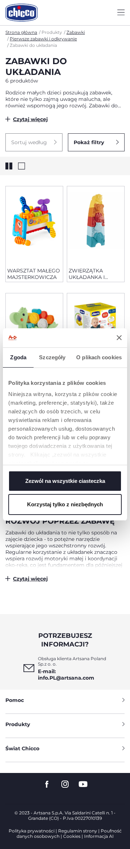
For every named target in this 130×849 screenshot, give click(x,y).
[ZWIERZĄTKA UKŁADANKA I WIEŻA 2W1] (95, 224)
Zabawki (75, 32)
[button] (33, 142)
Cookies (72, 836)
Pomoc (14, 700)
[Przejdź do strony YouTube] (83, 784)
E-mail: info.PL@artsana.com (66, 674)
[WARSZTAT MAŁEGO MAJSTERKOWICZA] (34, 224)
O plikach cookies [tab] (99, 357)
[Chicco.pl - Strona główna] (21, 13)
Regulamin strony (77, 831)
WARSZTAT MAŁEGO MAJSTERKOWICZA (33, 273)
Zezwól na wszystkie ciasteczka (65, 481)
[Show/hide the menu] (121, 13)
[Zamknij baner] (119, 337)
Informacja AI (99, 836)
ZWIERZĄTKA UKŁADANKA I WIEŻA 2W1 (87, 273)
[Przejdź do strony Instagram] (65, 784)
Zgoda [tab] (18, 357)
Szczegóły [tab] (52, 357)
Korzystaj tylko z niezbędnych (65, 504)
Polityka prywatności (32, 831)
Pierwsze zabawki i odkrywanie (43, 38)
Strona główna (21, 32)
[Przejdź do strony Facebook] (47, 784)
